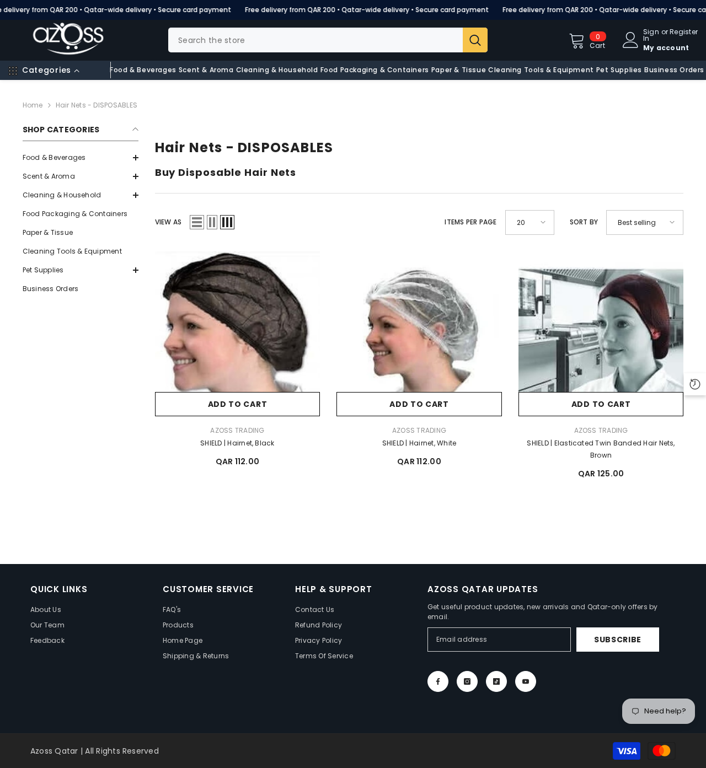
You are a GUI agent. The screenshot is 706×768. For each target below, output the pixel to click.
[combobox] (315, 40)
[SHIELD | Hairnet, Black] (237, 334)
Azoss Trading (237, 430)
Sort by (584, 222)
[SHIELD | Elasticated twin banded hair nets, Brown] (601, 334)
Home (33, 105)
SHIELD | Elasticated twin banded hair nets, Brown (601, 449)
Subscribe (617, 639)
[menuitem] (80, 157)
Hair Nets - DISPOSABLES (97, 105)
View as (168, 222)
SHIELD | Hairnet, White (419, 443)
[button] (80, 176)
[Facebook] (437, 681)
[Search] (328, 40)
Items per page (470, 222)
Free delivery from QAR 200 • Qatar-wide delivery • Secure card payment (367, 9)
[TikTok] (496, 681)
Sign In (651, 35)
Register (684, 32)
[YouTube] (525, 681)
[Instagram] (467, 681)
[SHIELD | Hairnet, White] (419, 334)
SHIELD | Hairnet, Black (237, 443)
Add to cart (238, 404)
